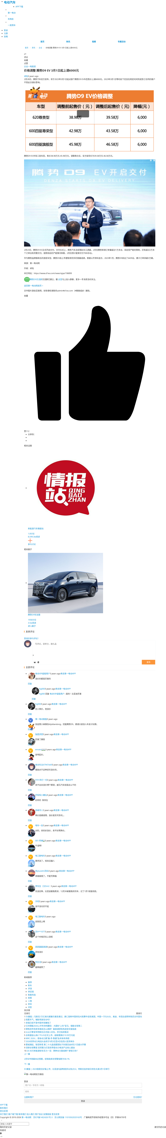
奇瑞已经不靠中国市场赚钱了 (38, 1022)
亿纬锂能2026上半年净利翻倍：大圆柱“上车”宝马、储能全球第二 (54, 1025)
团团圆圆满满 (41, 947)
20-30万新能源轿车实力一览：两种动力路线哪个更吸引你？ (53, 1050)
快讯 (68, 41)
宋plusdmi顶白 (41, 871)
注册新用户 (29, 1097)
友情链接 (47, 1114)
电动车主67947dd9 (43, 764)
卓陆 (26, 76)
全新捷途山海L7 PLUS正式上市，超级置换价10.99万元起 (50, 1035)
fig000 (42, 688)
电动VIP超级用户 (42, 673)
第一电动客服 (41, 719)
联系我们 (4, 1108)
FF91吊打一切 (41, 780)
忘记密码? (137, 1097)
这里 (60, 279)
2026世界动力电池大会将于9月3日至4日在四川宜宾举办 (50, 1041)
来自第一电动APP (68, 673)
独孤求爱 (39, 734)
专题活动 (122, 41)
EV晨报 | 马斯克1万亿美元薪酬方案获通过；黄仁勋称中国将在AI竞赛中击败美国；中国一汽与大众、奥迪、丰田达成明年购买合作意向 (84, 1016)
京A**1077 (40, 931)
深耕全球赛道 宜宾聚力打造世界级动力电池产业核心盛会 (50, 1047)
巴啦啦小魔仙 (41, 795)
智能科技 (32, 994)
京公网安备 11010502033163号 (68, 1117)
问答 (30, 1007)
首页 (42, 41)
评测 (30, 988)
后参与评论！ (32, 638)
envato (38, 749)
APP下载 (19, 6)
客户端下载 (13, 1114)
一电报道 (32, 66)
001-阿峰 (39, 840)
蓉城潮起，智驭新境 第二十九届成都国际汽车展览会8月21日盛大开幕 (56, 1044)
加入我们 (31, 1114)
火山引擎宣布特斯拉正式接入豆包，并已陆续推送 (47, 1032)
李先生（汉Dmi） (43, 886)
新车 (30, 985)
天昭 (37, 901)
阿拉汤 (38, 962)
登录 (83, 1101)
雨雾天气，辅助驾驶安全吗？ (38, 1019)
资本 (30, 1004)
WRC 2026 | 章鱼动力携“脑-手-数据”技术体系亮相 (47, 1038)
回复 (30, 683)
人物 (30, 1001)
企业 (40, 47)
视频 (94, 41)
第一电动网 (26, 1117)
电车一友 (39, 825)
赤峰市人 (39, 810)
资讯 (33, 47)
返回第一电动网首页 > (33, 285)
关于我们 (4, 1114)
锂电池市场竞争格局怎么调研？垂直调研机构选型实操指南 (51, 1029)
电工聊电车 (40, 855)
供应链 (31, 991)
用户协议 (39, 1114)
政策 (30, 997)
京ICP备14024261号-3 (42, 1117)
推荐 (30, 982)
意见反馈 (4, 1111)
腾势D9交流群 (36, 279)
